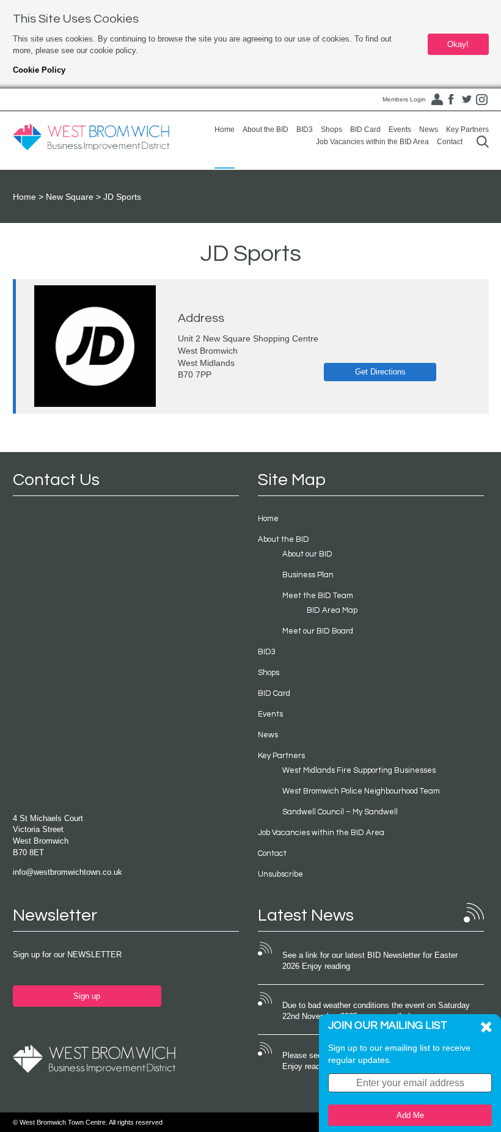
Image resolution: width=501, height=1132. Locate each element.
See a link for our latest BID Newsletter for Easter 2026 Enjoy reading (370, 961)
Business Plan (308, 575)
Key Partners (467, 129)
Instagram (482, 99)
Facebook (451, 99)
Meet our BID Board (317, 631)
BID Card (365, 129)
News (428, 129)
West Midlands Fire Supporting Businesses (359, 770)
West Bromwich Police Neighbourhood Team (361, 791)
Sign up (86, 996)
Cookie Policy (39, 70)
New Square (69, 197)
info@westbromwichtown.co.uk (67, 872)
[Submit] (483, 141)
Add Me (410, 1115)
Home (224, 129)
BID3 (304, 129)
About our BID (307, 554)
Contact (450, 141)
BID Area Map (332, 610)
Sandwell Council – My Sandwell (340, 812)
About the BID (265, 129)
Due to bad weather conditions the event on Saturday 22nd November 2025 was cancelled (376, 1011)
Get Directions (380, 371)
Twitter (467, 99)
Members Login (404, 99)
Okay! (458, 44)
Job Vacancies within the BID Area (372, 141)
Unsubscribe (280, 874)
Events (400, 129)
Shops (331, 129)
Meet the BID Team (317, 595)
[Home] (91, 137)
